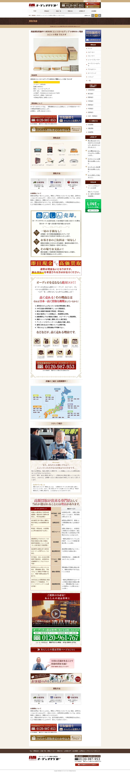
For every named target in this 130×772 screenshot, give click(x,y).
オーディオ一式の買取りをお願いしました (94, 169)
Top (31, 751)
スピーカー (91, 52)
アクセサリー (92, 69)
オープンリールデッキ (94, 64)
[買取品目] (47, 11)
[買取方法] (70, 11)
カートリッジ (92, 73)
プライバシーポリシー (93, 751)
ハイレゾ (90, 77)
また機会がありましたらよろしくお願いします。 (94, 153)
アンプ (90, 48)
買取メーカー (51, 751)
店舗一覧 (43, 751)
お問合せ (82, 751)
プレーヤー (91, 56)
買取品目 (36, 751)
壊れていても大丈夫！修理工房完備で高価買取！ (94, 194)
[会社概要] (94, 11)
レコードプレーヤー (94, 59)
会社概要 (75, 751)
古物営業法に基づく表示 (92, 1)
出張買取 (90, 124)
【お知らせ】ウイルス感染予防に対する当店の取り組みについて (65, 26)
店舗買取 (90, 132)
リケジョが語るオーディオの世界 (94, 187)
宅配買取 (90, 128)
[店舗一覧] (58, 11)
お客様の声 (67, 751)
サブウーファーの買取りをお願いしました (94, 161)
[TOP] (35, 11)
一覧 (89, 80)
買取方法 (60, 751)
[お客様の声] (82, 11)
